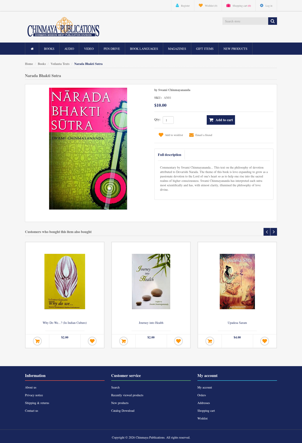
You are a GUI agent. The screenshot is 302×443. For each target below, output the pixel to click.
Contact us (31, 410)
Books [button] (49, 49)
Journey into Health (151, 323)
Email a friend (203, 135)
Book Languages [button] (144, 49)
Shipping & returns (37, 403)
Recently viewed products (127, 395)
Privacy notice (34, 395)
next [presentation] (273, 232)
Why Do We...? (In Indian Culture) (65, 323)
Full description (169, 154)
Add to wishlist (174, 135)
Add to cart (224, 119)
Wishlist (202, 418)
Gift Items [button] (205, 49)
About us (30, 387)
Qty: (157, 119)
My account (204, 387)
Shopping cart (206, 410)
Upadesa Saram (237, 323)
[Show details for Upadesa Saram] (237, 282)
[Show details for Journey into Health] (151, 282)
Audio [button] (69, 49)
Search (115, 387)
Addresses (203, 403)
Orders (201, 395)
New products (235, 49)
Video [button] (89, 49)
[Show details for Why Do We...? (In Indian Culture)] (65, 282)
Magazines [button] (177, 49)
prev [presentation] (267, 232)
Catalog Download (122, 410)
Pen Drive (112, 49)
